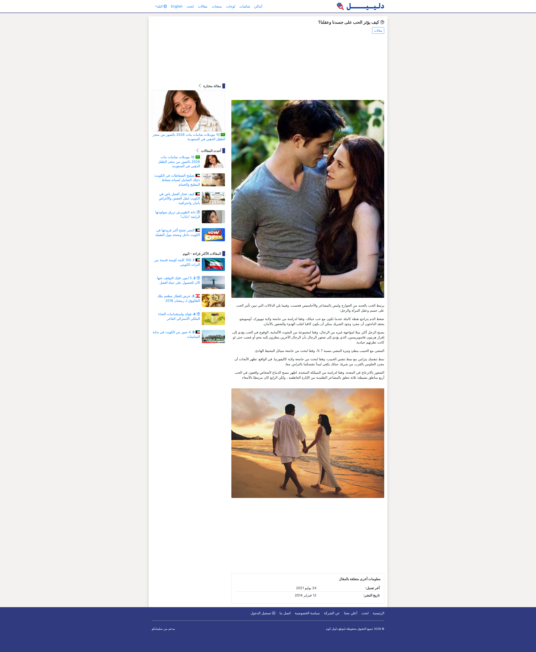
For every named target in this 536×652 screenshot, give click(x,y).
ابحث (190, 6)
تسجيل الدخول (261, 613)
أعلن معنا (350, 613)
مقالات (202, 6)
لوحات (230, 6)
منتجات (217, 6)
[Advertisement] (307, 67)
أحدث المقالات (210, 151)
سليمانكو (157, 628)
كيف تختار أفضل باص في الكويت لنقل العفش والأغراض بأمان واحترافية (179, 198)
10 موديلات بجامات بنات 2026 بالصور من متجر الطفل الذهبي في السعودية (189, 136)
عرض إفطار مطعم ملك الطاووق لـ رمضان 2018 (178, 298)
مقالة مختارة (211, 86)
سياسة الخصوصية (307, 613)
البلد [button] (160, 6)
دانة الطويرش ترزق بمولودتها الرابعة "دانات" (177, 214)
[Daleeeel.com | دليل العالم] (360, 6)
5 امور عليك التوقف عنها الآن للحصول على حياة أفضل (178, 280)
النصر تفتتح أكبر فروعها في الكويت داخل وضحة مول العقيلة (177, 232)
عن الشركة (332, 613)
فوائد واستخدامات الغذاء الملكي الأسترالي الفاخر (179, 316)
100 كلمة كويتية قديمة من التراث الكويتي (177, 262)
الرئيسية (378, 613)
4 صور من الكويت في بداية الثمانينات (176, 334)
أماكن (258, 6)
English (176, 6)
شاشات (244, 6)
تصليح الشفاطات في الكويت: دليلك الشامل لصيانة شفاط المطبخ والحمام (177, 180)
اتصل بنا (285, 613)
